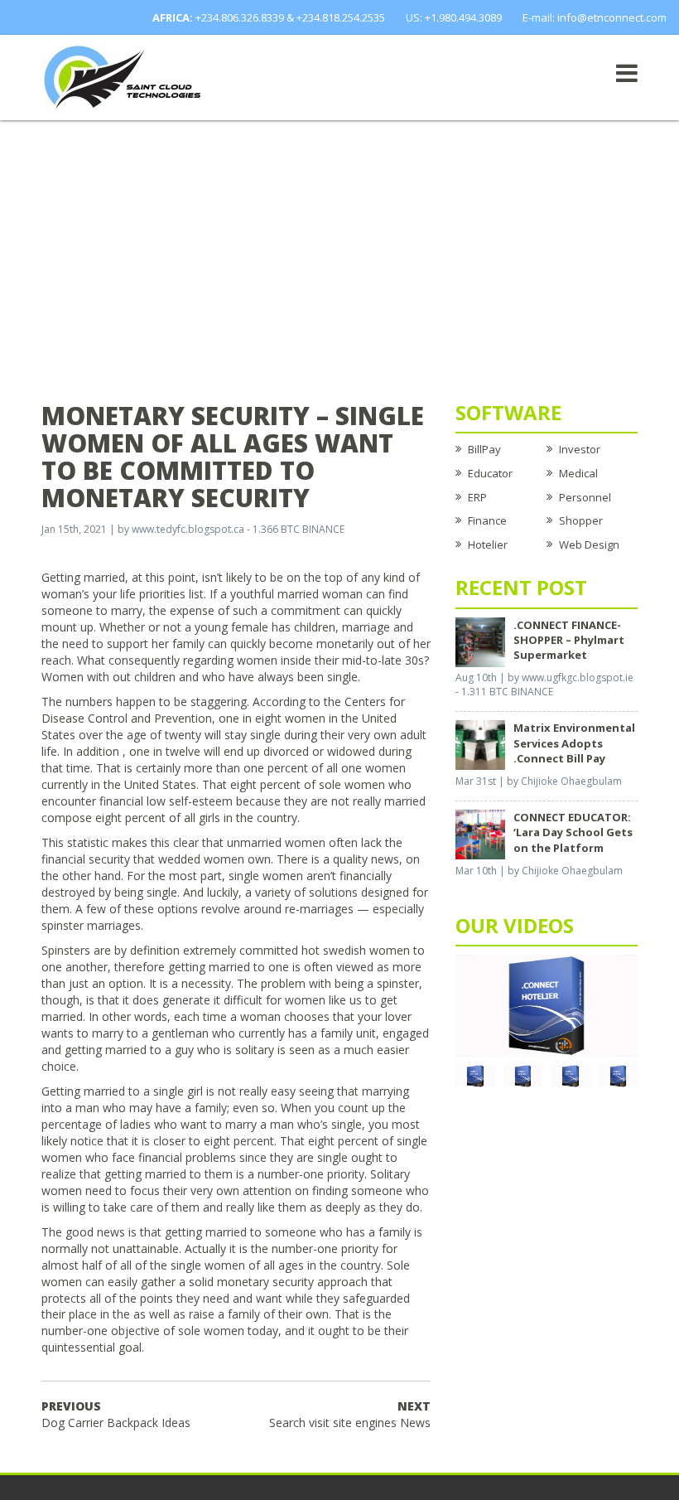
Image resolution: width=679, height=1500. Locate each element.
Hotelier (488, 544)
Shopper (581, 520)
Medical (578, 473)
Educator (490, 473)
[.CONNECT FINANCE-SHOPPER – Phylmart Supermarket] (480, 640)
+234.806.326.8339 (239, 17)
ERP (477, 497)
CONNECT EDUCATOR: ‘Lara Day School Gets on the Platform (573, 832)
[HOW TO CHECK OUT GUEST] (475, 1074)
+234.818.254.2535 (340, 17)
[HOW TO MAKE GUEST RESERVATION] (546, 1004)
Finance (487, 520)
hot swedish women (355, 950)
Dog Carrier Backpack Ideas (115, 1414)
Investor (579, 449)
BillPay (484, 449)
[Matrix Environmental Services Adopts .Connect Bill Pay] (480, 744)
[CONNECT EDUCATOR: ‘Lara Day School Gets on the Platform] (480, 833)
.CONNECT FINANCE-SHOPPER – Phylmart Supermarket (568, 639)
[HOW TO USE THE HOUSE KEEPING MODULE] (523, 1074)
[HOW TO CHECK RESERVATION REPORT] (570, 1074)
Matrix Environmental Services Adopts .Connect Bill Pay (574, 742)
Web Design (589, 544)
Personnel (585, 497)
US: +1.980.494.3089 (454, 17)
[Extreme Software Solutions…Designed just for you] (124, 76)
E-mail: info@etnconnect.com (594, 17)
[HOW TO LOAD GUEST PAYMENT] (618, 1074)
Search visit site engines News (350, 1414)
